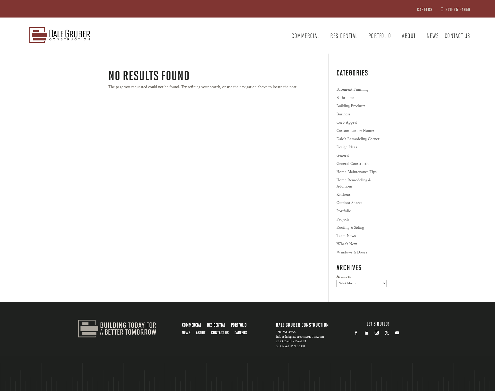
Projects (343, 219)
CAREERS (425, 9)
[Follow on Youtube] (397, 333)
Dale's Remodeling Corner (358, 139)
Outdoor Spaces (349, 203)
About (409, 36)
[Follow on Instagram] (377, 333)
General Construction (354, 163)
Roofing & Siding (350, 227)
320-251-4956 (458, 9)
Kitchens (343, 194)
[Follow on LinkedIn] (366, 333)
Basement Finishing (352, 89)
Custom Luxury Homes (355, 130)
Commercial (305, 36)
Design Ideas (346, 147)
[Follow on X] (387, 333)
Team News (346, 236)
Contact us (457, 36)
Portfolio (379, 36)
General (342, 155)
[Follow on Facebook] (356, 333)
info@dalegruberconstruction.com (300, 336)
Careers (240, 333)
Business (343, 114)
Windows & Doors (351, 252)
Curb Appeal (346, 122)
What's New (346, 244)
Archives (343, 276)
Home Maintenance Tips (356, 172)
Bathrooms (345, 97)
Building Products (350, 106)
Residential (344, 36)
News (433, 36)
